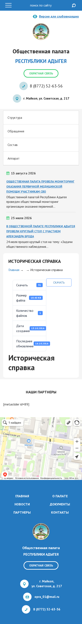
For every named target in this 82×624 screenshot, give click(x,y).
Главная (13, 270)
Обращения (16, 131)
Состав (13, 145)
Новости (22, 504)
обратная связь (41, 73)
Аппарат (14, 158)
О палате (60, 496)
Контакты (60, 512)
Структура (15, 117)
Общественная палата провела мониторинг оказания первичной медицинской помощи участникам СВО (40, 186)
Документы (60, 504)
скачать (59, 282)
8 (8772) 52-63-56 (46, 86)
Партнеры (22, 512)
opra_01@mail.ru (46, 597)
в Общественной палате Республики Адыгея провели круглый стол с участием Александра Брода (40, 231)
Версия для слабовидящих (59, 16)
